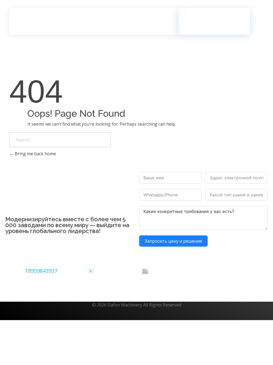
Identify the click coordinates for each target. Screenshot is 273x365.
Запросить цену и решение (173, 241)
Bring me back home (35, 154)
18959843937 (41, 270)
